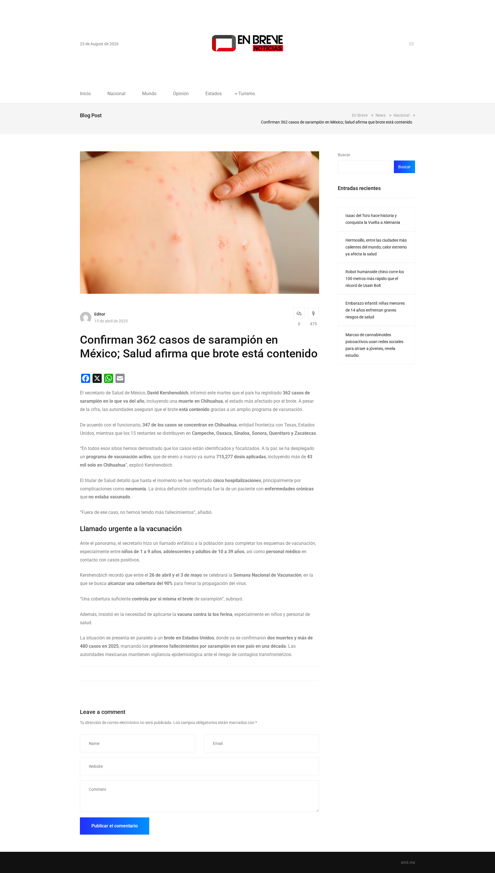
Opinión (181, 94)
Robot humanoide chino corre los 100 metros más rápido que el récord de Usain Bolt (374, 278)
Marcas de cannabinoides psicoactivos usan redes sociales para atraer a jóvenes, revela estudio (374, 345)
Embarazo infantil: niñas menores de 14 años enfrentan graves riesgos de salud (375, 310)
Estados (213, 94)
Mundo (149, 94)
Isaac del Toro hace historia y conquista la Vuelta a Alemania (372, 219)
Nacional (116, 94)
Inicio (85, 94)
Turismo (246, 94)
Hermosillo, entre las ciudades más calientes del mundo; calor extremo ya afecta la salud (376, 247)
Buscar (344, 154)
